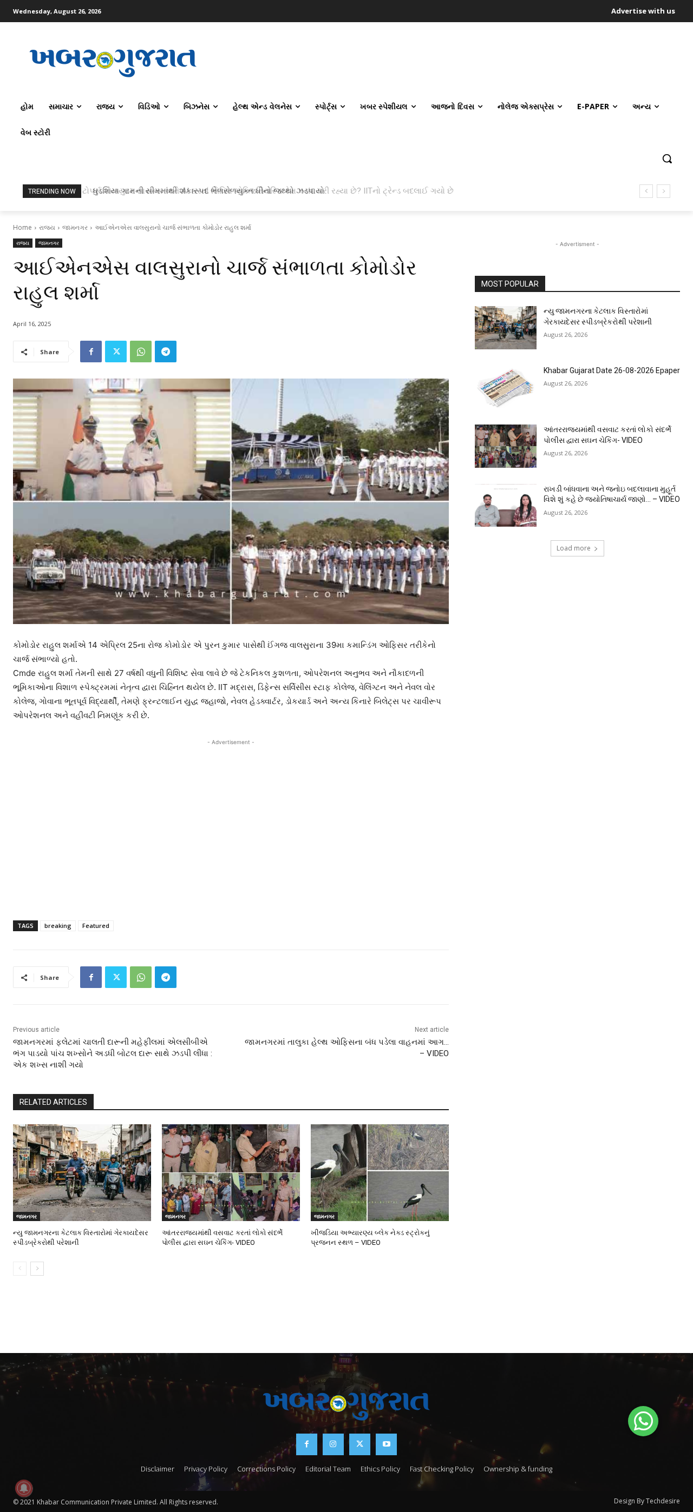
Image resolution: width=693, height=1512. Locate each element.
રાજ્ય (47, 227)
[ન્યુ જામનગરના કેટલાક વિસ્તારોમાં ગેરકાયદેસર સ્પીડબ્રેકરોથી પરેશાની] (82, 1172)
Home (22, 227)
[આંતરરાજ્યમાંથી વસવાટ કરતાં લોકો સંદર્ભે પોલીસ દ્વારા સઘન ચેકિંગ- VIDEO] (231, 1172)
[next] (663, 191)
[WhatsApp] (141, 351)
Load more (574, 548)
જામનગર (75, 227)
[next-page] (37, 1269)
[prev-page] (20, 1269)
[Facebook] (91, 351)
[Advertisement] (447, 61)
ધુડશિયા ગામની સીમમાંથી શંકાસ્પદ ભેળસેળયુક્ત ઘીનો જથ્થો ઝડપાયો (205, 191)
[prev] (646, 191)
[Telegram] (165, 351)
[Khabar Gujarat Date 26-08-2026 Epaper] (506, 387)
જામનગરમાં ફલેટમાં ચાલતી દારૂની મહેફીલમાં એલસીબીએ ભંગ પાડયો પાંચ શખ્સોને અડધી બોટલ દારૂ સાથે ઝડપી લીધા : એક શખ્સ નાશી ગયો (112, 1053)
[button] (667, 158)
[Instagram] (333, 1444)
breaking (57, 925)
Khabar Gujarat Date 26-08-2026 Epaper (612, 370)
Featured (95, 925)
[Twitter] (116, 351)
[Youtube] (386, 1444)
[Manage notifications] (23, 1488)
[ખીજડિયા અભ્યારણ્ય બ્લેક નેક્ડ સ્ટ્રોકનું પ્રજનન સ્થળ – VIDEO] (380, 1172)
